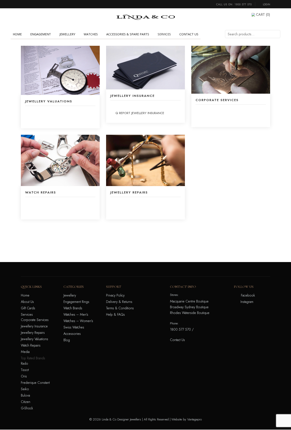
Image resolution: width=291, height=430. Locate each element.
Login (266, 4)
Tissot (25, 369)
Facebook (248, 295)
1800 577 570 (243, 4)
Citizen (25, 401)
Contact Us (188, 34)
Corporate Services (35, 319)
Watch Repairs (30, 345)
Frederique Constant (35, 382)
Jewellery (67, 34)
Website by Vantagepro (186, 419)
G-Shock (27, 408)
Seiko (25, 389)
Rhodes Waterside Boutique (189, 312)
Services (164, 34)
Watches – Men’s (75, 314)
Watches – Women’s (78, 320)
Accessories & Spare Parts (127, 34)
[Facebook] (22, 14)
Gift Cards (28, 308)
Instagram (247, 301)
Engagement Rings (76, 301)
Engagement (40, 34)
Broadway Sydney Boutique (189, 307)
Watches (91, 34)
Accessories (72, 333)
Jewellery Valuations (34, 339)
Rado (24, 363)
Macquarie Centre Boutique (189, 301)
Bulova (25, 395)
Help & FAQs (115, 314)
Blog (66, 340)
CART (263, 14)
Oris (24, 376)
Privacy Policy (115, 295)
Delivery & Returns (119, 301)
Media (25, 351)
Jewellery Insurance (34, 326)
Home (17, 34)
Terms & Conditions (120, 308)
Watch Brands (72, 308)
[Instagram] (22, 19)
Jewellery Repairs (33, 332)
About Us (27, 301)
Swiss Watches (73, 327)
